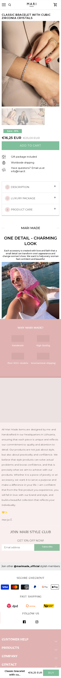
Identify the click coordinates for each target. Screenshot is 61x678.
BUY (51, 672)
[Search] (12, 5)
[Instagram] (36, 622)
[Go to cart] (55, 5)
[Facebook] (24, 622)
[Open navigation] (4, 4)
